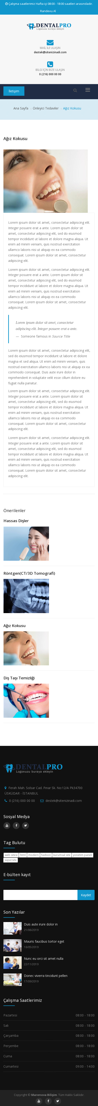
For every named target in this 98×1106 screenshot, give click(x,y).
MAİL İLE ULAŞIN (50, 48)
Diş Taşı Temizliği (19, 678)
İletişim (14, 91)
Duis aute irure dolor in (41, 924)
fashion (46, 855)
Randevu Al (48, 11)
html (23, 855)
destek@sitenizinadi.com (64, 800)
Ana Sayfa (20, 108)
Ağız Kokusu (14, 625)
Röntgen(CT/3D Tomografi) (29, 573)
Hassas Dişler (16, 520)
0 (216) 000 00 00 (22, 800)
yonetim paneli (82, 855)
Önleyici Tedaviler (46, 108)
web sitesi (11, 855)
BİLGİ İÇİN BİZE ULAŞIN (50, 70)
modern (33, 855)
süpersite (11, 860)
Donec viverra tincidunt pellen (45, 975)
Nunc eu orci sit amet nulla (43, 958)
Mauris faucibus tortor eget (44, 941)
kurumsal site (61, 855)
